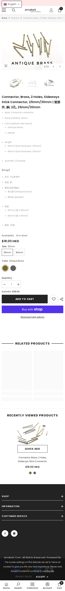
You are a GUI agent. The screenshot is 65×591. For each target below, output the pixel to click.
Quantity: (7, 277)
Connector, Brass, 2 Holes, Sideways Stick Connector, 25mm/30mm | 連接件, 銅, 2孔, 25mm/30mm (32, 459)
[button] (53, 67)
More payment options (32, 317)
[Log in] (51, 10)
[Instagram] (14, 533)
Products (15, 18)
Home (4, 18)
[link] (53, 299)
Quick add (32, 449)
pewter (34, 473)
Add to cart (24, 299)
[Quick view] (44, 426)
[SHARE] (60, 299)
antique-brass (30, 473)
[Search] (14, 10)
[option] (32, 47)
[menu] (4, 10)
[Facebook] (5, 533)
